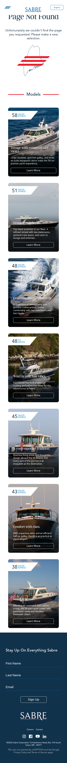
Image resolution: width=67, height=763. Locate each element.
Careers (30, 729)
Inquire (57, 7)
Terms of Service (39, 752)
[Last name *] (33, 669)
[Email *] (33, 681)
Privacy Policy (20, 752)
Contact (39, 729)
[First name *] (33, 657)
